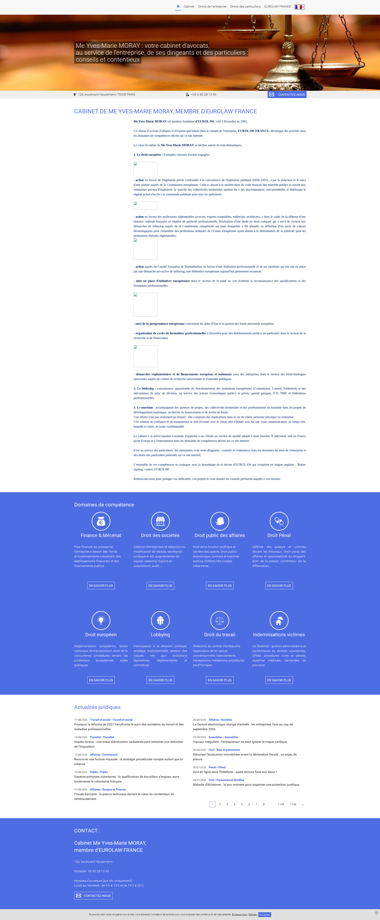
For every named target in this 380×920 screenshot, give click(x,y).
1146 (293, 804)
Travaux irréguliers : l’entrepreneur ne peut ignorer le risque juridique (240, 742)
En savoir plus (239, 914)
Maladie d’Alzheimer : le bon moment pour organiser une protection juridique (246, 784)
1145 (281, 804)
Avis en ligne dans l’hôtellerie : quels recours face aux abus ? (235, 772)
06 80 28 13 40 (98, 871)
